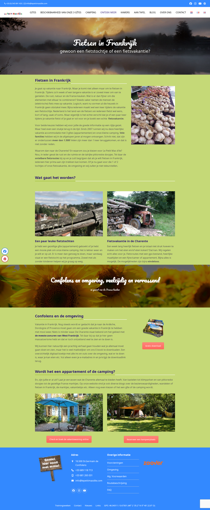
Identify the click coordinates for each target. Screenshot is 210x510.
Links (98, 505)
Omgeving (112, 469)
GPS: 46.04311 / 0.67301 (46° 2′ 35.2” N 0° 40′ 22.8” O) (129, 505)
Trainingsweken (63, 505)
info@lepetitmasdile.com (36, 3)
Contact (77, 505)
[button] (4, 251)
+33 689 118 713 (84, 470)
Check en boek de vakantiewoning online (69, 439)
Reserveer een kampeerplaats (141, 439)
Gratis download (153, 345)
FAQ (109, 489)
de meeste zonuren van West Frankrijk (57, 335)
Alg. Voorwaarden (117, 476)
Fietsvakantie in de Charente (127, 241)
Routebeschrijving (117, 483)
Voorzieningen (115, 462)
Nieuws (88, 505)
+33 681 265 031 (84, 475)
